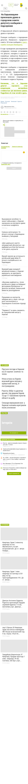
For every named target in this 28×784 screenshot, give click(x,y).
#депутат (19, 101)
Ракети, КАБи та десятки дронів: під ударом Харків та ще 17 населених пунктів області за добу (13, 394)
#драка (2, 101)
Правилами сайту (5, 164)
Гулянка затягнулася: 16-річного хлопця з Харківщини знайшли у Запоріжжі (13, 234)
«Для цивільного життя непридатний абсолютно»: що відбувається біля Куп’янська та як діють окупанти (13, 246)
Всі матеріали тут (14, 433)
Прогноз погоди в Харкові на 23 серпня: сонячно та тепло (13, 371)
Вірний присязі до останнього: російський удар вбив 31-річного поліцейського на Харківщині (13, 259)
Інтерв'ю (7, 423)
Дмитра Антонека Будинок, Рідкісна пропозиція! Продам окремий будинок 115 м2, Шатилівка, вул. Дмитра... (13, 604)
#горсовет (7, 101)
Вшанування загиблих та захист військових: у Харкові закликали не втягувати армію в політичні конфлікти (13, 222)
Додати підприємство (14, 473)
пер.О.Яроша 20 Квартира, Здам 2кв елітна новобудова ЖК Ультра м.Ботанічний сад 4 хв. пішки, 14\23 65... (13, 630)
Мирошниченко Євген (9, 106)
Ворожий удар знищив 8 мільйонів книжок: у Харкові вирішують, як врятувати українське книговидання (13, 272)
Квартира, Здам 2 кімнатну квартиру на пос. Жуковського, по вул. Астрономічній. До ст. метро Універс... (13, 546)
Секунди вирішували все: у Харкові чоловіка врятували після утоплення (14, 405)
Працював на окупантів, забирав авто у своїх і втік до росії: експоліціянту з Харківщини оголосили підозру (14, 300)
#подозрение (4, 103)
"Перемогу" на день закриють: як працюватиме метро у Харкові (13, 312)
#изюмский (14, 101)
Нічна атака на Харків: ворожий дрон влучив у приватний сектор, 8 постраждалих (12, 382)
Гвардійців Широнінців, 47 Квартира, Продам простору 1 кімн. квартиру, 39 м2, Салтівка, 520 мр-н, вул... (13, 658)
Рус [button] (5, 8)
